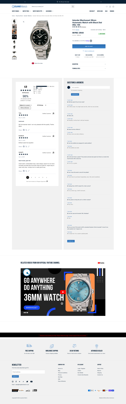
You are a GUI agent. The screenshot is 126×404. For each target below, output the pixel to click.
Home (13, 15)
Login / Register (81, 368)
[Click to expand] (23, 22)
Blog (106, 11)
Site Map (60, 377)
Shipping (99, 372)
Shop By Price (26, 11)
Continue (75, 94)
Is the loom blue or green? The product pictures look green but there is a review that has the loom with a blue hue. (88, 157)
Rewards (112, 11)
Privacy (60, 374)
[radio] (44, 86)
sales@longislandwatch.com (22, 384)
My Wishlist (80, 372)
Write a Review (25, 108)
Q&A (59, 379)
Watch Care (100, 11)
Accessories (49, 11)
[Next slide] (14, 59)
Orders (79, 370)
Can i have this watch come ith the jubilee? (79, 172)
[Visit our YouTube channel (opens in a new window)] (101, 263)
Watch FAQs (100, 368)
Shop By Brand (15, 11)
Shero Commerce (110, 397)
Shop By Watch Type (37, 11)
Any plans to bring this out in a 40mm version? (80, 199)
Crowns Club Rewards (83, 374)
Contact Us (100, 374)
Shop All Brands (62, 381)
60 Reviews (83, 26)
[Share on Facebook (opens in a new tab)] (24, 130)
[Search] (72, 6)
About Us (60, 368)
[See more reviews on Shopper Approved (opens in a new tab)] (28, 130)
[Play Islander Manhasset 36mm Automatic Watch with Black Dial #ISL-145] (63, 292)
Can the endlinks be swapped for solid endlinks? (80, 143)
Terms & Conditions (62, 372)
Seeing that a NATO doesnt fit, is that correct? (80, 186)
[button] (14, 21)
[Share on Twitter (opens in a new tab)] (26, 130)
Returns (99, 370)
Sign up (15, 376)
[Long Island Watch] (19, 6)
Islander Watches (28, 15)
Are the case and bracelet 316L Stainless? (79, 213)
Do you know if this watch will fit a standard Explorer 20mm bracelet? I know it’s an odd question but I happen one (87, 227)
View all (71, 241)
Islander (77, 29)
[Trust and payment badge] (18, 390)
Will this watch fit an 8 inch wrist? (76, 102)
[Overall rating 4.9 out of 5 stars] (76, 27)
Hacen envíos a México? (74, 129)
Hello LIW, (71, 115)
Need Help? (92, 11)
